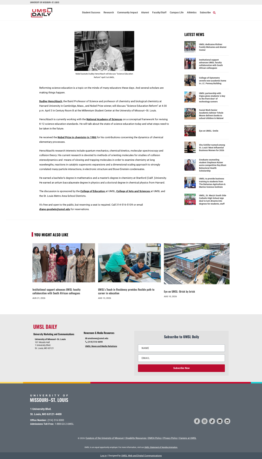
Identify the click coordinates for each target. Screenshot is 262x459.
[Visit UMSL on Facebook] (197, 421)
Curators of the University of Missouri (105, 438)
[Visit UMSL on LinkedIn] (220, 421)
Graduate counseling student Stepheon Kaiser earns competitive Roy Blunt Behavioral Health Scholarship (212, 165)
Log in (103, 455)
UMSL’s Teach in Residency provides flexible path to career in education (126, 291)
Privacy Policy (170, 438)
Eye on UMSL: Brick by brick (179, 291)
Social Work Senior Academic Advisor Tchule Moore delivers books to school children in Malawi (211, 114)
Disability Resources (136, 438)
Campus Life (177, 13)
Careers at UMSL (187, 438)
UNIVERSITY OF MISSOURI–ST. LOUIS (44, 2)
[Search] (214, 12)
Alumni (145, 13)
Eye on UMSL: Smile (208, 131)
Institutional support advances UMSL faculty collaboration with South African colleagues (211, 64)
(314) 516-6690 (95, 342)
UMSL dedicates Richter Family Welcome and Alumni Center (212, 47)
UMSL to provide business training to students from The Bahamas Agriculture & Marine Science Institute (212, 182)
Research (109, 13)
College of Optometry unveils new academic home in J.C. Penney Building (212, 80)
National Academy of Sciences (104, 119)
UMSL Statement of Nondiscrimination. (161, 447)
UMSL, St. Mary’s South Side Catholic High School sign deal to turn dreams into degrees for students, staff (212, 199)
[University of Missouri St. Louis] (49, 401)
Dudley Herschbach (50, 101)
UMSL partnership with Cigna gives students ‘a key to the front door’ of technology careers (212, 97)
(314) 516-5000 (55, 420)
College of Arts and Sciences (133, 191)
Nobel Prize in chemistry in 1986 (77, 137)
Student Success (91, 13)
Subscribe (205, 13)
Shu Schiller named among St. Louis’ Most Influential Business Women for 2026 (212, 148)
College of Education (93, 191)
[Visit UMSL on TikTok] (212, 421)
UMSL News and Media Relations (101, 346)
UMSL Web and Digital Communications (141, 455)
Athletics (191, 13)
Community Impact (127, 13)
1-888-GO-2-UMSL (64, 424)
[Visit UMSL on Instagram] (205, 421)
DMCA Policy (154, 438)
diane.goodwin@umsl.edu (54, 209)
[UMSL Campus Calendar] (227, 421)
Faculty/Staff (159, 13)
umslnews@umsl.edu (98, 338)
